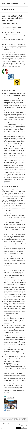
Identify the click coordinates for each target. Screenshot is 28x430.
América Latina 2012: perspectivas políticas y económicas (13, 18)
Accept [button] (18, 428)
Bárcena (13, 418)
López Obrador (16, 420)
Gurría (12, 420)
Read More (24, 428)
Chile (13, 419)
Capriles (24, 418)
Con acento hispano (10, 3)
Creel (19, 419)
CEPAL (7, 419)
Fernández (8, 420)
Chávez (10, 419)
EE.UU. (22, 419)
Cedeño (3, 419)
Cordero (16, 419)
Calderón (20, 418)
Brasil (16, 418)
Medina (21, 420)
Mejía (24, 420)
